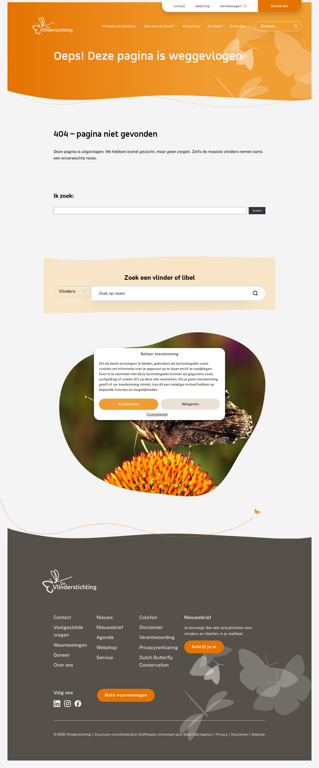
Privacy (222, 734)
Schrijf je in (204, 646)
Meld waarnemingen (126, 695)
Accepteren (128, 404)
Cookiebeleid (157, 414)
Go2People (147, 734)
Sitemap (258, 734)
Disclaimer (239, 734)
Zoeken (257, 210)
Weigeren (190, 404)
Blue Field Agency (197, 734)
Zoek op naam (112, 293)
